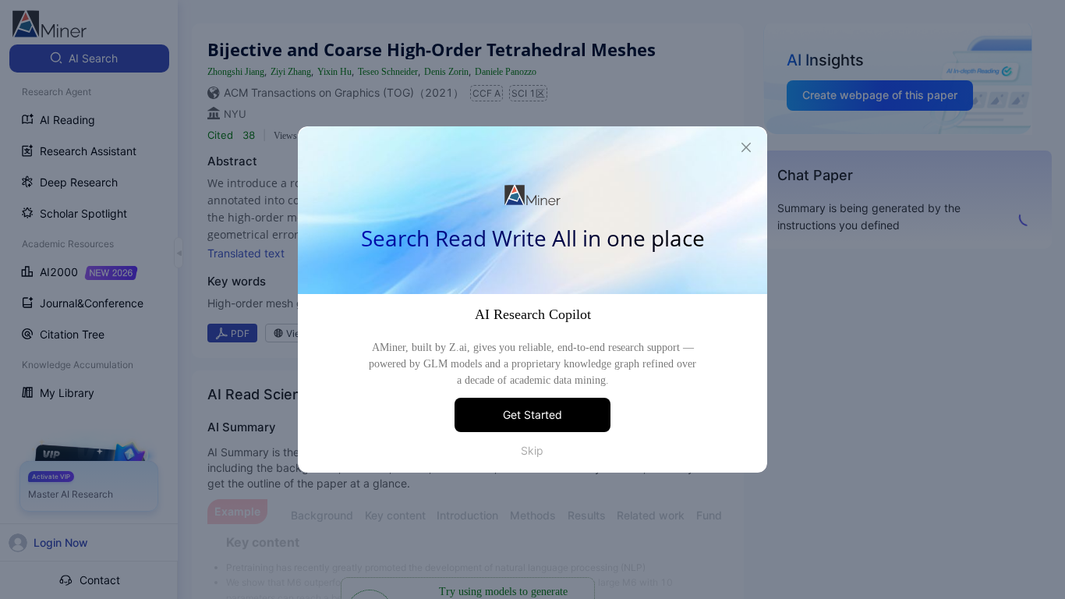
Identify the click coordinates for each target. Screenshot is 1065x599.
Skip (532, 450)
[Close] (746, 147)
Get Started (532, 414)
